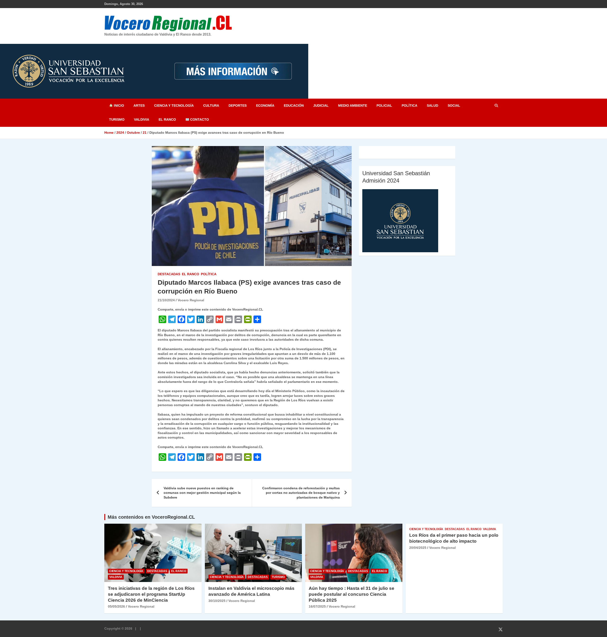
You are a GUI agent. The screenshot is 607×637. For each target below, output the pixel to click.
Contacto (199, 119)
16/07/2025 (317, 606)
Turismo (116, 119)
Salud (432, 105)
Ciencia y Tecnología (174, 105)
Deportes (238, 105)
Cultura (211, 105)
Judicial (321, 105)
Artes (139, 105)
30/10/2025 (216, 601)
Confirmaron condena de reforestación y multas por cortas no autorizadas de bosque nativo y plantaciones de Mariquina (301, 492)
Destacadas (169, 274)
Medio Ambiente (352, 105)
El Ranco (167, 119)
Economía (265, 105)
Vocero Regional (191, 300)
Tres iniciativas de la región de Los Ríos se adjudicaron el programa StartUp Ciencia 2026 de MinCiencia (151, 594)
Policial (384, 105)
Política (409, 105)
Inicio (118, 105)
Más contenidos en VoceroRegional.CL (151, 517)
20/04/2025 (417, 548)
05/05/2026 (116, 606)
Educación (294, 105)
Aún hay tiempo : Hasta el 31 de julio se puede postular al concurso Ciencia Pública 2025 (351, 594)
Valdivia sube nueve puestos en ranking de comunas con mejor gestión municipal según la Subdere (202, 492)
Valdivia (141, 119)
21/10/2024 (166, 300)
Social (454, 105)
